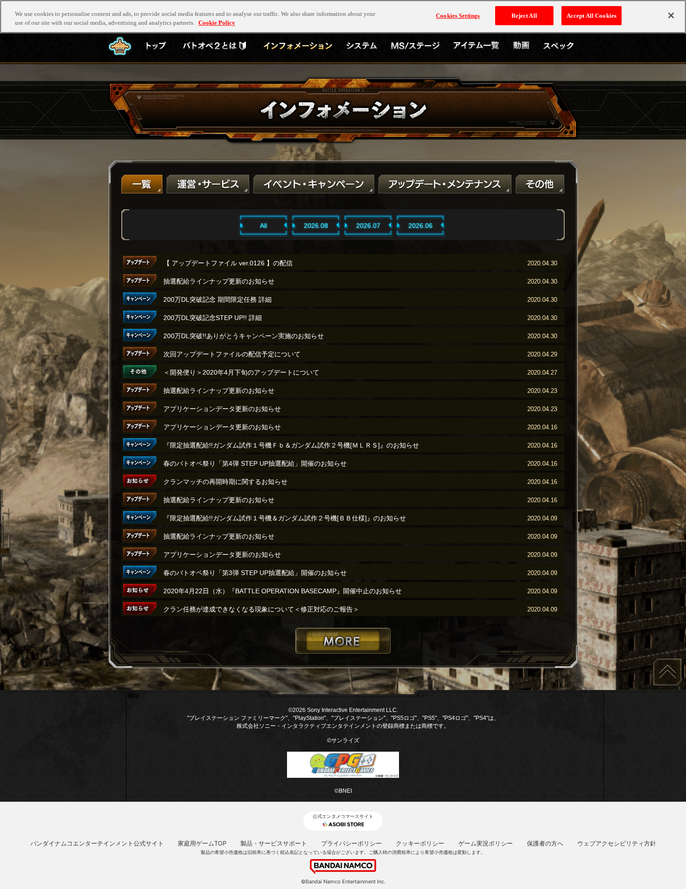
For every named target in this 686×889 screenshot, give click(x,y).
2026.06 (420, 225)
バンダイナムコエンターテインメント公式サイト (97, 843)
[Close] (671, 15)
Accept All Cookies (591, 15)
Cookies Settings (458, 15)
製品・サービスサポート (273, 843)
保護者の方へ (545, 843)
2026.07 (368, 225)
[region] (343, 16)
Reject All (524, 15)
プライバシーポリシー (351, 843)
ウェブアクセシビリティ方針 (616, 843)
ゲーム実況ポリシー (485, 843)
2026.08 (316, 225)
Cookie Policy (216, 23)
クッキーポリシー (420, 843)
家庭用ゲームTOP (202, 843)
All (263, 225)
